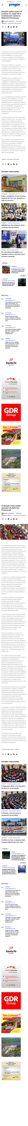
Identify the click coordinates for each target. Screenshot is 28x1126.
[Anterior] (6, 269)
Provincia (14, 266)
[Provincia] (11, 362)
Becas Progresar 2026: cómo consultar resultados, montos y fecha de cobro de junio (13, 318)
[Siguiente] (22, 282)
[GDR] (11, 412)
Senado (17, 749)
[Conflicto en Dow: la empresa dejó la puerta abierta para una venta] (14, 827)
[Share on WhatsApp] (8, 27)
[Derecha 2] (11, 435)
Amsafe (4, 159)
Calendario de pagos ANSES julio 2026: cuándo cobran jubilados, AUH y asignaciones (13, 331)
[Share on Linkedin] (11, 27)
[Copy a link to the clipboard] (16, 27)
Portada (7, 338)
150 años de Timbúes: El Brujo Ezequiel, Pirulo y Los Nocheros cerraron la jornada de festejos (18, 857)
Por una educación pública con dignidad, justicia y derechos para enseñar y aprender (13, 254)
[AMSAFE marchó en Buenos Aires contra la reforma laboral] (14, 212)
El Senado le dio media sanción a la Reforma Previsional (18, 271)
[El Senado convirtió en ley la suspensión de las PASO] (14, 800)
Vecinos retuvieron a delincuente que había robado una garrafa (8, 284)
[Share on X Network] (5, 27)
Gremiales (4, 23)
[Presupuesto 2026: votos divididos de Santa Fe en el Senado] (14, 773)
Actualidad (19, 21)
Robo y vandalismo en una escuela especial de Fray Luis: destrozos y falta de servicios (13, 198)
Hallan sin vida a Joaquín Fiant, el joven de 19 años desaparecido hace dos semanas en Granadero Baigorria (12, 345)
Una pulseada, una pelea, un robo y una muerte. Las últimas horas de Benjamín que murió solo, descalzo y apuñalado (12, 305)
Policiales (4, 279)
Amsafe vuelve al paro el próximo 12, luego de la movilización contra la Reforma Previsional (9, 872)
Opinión (3, 249)
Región (13, 852)
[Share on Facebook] (3, 27)
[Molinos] (11, 458)
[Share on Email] (13, 27)
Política (3, 784)
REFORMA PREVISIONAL (13, 159)
